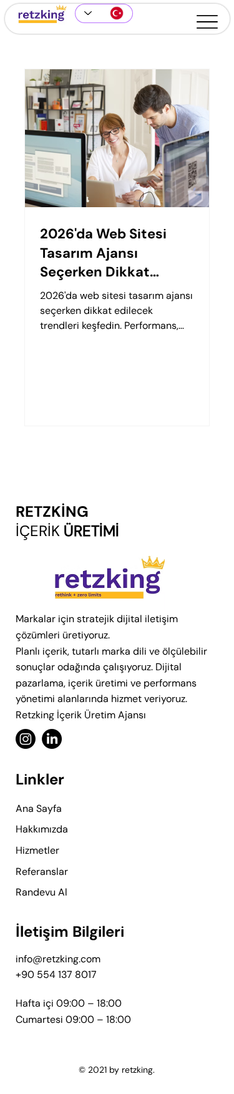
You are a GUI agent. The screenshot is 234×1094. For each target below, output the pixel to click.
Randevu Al (41, 892)
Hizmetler (37, 850)
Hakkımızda (42, 829)
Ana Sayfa (39, 808)
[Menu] (207, 22)
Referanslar (42, 871)
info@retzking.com (58, 958)
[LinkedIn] (52, 739)
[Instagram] (26, 739)
